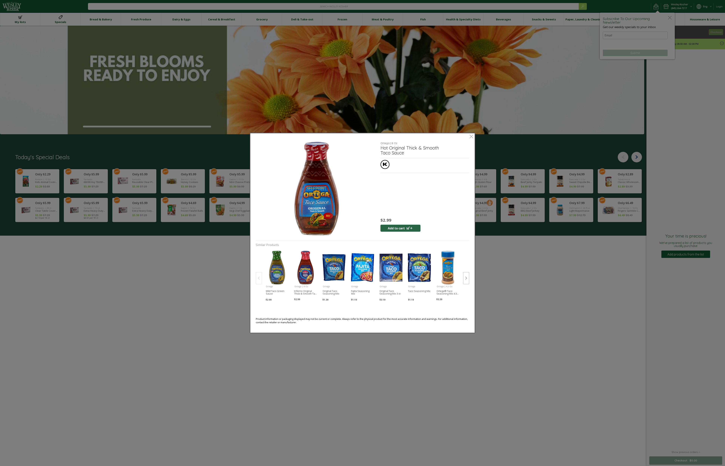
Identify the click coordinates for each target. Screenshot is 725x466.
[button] (316, 188)
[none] (277, 274)
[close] (471, 136)
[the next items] (466, 278)
